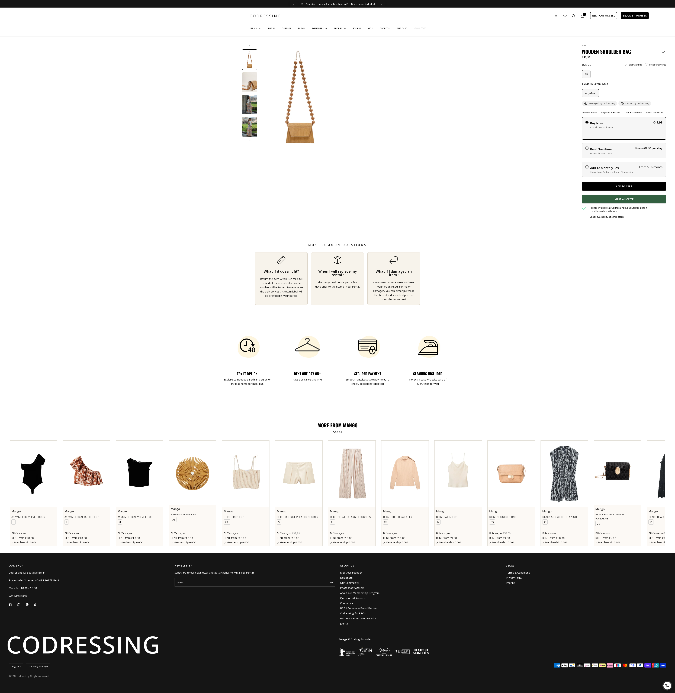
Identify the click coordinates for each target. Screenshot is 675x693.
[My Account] (549, 15)
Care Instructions (633, 113)
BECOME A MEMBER (635, 15)
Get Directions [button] (18, 595)
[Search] (573, 15)
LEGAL (510, 565)
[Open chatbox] (667, 686)
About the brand (654, 113)
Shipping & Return (611, 113)
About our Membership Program (360, 593)
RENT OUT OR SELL (603, 15)
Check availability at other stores (607, 216)
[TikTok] (38, 605)
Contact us (346, 603)
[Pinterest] (29, 605)
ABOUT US (347, 565)
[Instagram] (21, 605)
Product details (590, 113)
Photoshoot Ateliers (352, 588)
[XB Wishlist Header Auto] (564, 16)
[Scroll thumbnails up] (250, 46)
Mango (586, 45)
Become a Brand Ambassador (358, 618)
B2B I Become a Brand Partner (359, 608)
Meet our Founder (351, 572)
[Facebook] (13, 605)
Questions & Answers (353, 598)
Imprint (510, 582)
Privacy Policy (514, 577)
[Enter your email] (331, 582)
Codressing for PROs (353, 613)
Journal (344, 623)
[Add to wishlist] (663, 52)
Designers (346, 577)
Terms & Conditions (518, 572)
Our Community (349, 582)
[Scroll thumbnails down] (250, 141)
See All (337, 432)
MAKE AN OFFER (637, 200)
